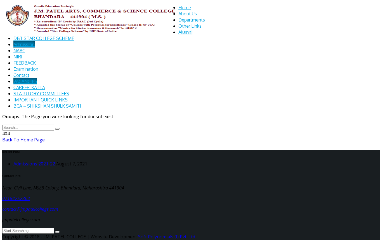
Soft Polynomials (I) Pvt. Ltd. (167, 237)
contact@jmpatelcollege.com (30, 209)
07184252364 (16, 198)
